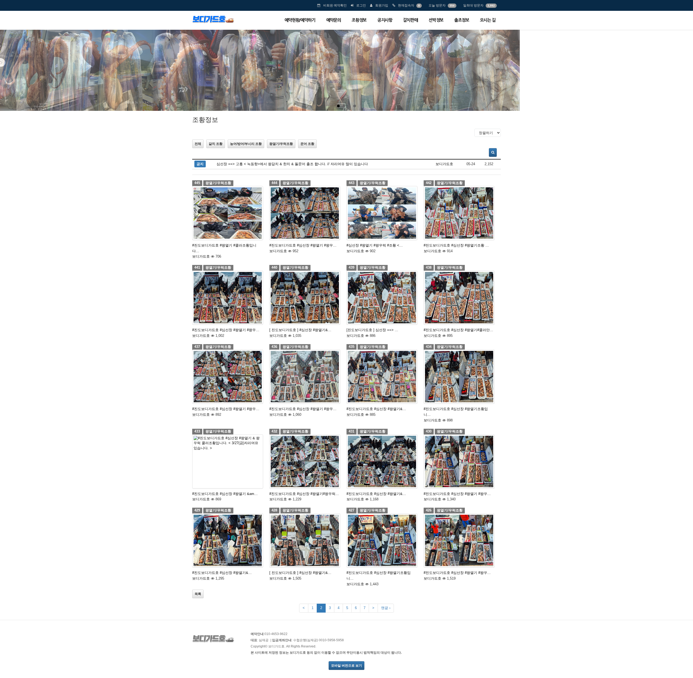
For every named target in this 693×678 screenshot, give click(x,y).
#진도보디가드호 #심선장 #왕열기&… (376, 409)
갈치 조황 (216, 144)
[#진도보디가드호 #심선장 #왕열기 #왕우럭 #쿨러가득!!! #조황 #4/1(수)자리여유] (304, 377)
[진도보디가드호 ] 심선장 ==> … (372, 330)
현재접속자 (406, 5)
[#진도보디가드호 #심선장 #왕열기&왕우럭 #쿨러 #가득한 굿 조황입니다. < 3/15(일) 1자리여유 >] (381, 461)
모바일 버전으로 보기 (346, 665)
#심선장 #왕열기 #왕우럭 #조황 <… (374, 245)
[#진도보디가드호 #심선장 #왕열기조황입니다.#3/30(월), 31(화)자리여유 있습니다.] (459, 377)
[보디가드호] (213, 19)
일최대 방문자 (473, 5)
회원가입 (381, 5)
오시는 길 (487, 20)
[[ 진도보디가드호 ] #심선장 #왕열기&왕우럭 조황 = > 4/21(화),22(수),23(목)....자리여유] (304, 298)
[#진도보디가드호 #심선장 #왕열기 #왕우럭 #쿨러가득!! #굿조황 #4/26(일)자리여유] (227, 298)
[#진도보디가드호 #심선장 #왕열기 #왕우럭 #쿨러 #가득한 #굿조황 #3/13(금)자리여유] (459, 461)
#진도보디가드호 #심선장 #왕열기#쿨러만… (458, 330)
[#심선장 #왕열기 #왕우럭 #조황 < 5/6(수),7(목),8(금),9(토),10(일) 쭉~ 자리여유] (381, 213)
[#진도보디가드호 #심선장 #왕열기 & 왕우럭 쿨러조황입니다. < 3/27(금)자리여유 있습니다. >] (227, 461)
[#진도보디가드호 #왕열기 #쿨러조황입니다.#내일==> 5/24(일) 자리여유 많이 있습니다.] (227, 213)
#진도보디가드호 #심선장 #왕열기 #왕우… (302, 245)
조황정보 (359, 20)
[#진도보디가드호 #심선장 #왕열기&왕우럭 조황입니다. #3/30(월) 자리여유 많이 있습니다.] (381, 377)
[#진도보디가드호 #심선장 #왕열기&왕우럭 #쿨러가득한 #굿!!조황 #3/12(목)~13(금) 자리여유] (227, 540)
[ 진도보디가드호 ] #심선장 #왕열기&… (300, 330)
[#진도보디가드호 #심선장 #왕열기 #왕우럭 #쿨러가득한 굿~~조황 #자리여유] (304, 213)
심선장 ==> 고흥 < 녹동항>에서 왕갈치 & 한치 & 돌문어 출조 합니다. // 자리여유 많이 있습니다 (292, 164)
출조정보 (461, 20)
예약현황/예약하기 (300, 20)
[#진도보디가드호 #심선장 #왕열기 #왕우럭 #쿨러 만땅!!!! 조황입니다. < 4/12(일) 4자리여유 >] (227, 377)
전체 (198, 144)
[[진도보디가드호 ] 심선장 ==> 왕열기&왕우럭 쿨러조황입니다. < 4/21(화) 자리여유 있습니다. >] (381, 298)
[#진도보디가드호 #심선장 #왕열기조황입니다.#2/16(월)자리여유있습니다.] (381, 540)
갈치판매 (410, 20)
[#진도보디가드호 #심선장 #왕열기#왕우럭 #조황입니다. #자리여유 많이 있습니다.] (304, 461)
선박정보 (436, 20)
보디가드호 (444, 164)
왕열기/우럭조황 (281, 144)
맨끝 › (385, 608)
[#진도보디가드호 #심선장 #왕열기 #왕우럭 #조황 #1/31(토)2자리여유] (459, 540)
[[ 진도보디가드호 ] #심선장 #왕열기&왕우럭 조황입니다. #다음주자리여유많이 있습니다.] (304, 540)
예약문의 (333, 20)
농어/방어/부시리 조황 (246, 144)
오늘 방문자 (437, 5)
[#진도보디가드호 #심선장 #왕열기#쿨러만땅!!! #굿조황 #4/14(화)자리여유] (459, 298)
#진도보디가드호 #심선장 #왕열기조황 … (456, 245)
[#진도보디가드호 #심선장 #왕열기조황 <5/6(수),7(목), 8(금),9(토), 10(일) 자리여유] (459, 213)
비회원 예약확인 (335, 5)
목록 (198, 594)
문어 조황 (307, 144)
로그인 (361, 5)
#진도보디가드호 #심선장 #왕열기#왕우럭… (304, 494)
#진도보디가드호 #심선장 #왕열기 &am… (225, 494)
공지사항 (384, 20)
